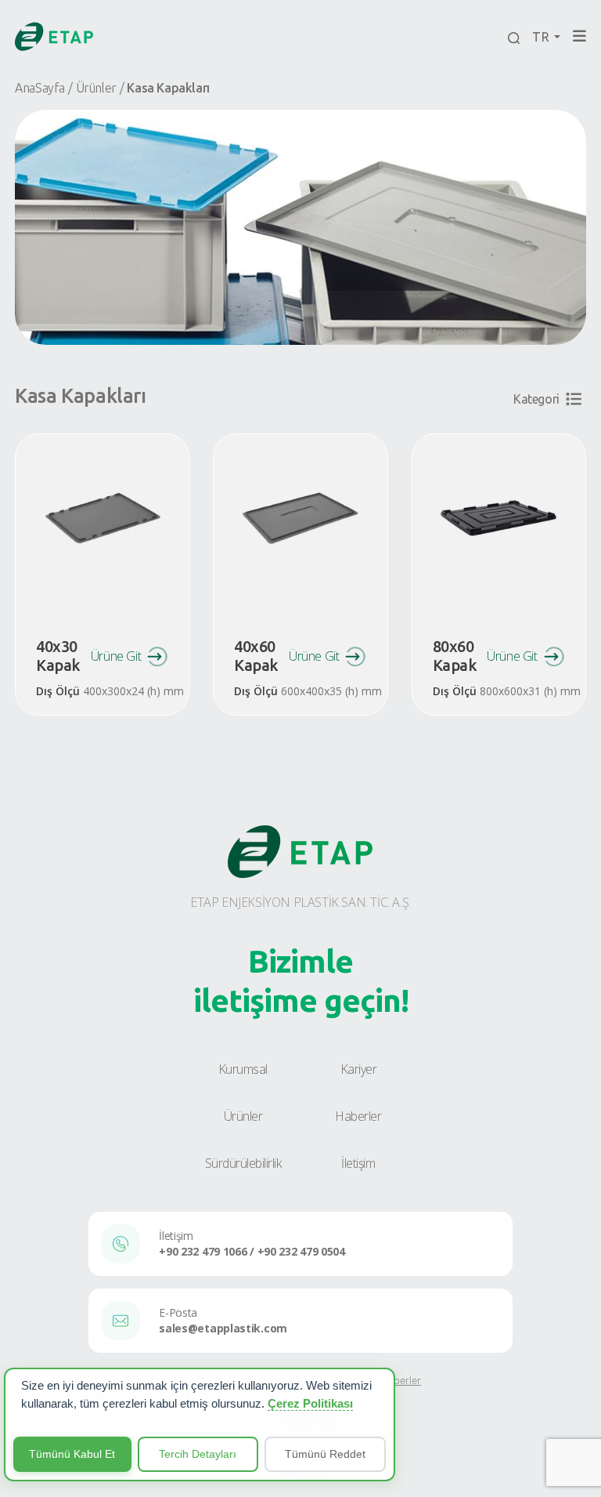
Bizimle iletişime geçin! (300, 981)
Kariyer (358, 1069)
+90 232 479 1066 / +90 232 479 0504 (252, 1251)
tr (541, 37)
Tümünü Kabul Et (72, 1454)
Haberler (358, 1116)
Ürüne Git (116, 656)
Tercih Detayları (197, 1454)
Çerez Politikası (310, 1403)
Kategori (536, 399)
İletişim (358, 1163)
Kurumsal (243, 1069)
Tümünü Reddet (325, 1454)
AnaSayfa (40, 88)
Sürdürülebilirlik (243, 1163)
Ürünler (96, 88)
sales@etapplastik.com (223, 1328)
